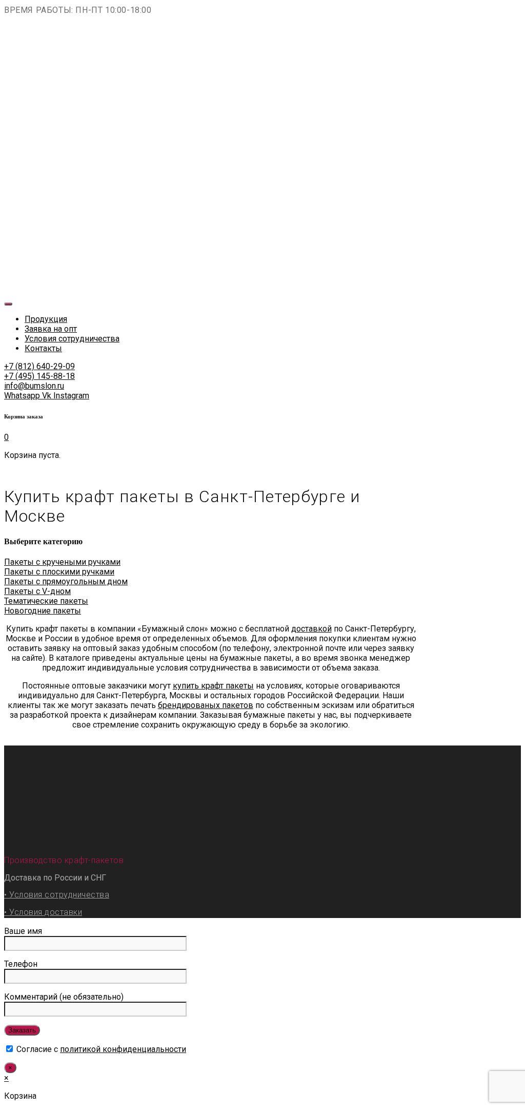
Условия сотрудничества (72, 338)
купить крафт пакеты (213, 686)
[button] (39, 366)
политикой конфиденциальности (123, 1049)
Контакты (43, 348)
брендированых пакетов (205, 705)
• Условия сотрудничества (56, 895)
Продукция (46, 319)
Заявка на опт (51, 329)
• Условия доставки (43, 912)
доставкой (311, 629)
